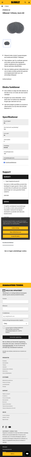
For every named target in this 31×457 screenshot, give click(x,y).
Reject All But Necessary (15, 232)
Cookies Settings (15, 227)
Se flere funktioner (7, 79)
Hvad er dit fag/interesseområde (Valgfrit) (13, 320)
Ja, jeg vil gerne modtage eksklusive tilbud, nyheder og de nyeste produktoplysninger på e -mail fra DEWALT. (14, 330)
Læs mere (6, 195)
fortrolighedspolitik (8, 345)
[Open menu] (2, 2)
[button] (6, 427)
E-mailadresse (6, 313)
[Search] (25, 2)
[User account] (29, 2)
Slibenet (7, 6)
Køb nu (12, 453)
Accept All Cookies (15, 236)
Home (2, 6)
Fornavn (5, 298)
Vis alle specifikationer (10, 162)
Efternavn (5, 305)
